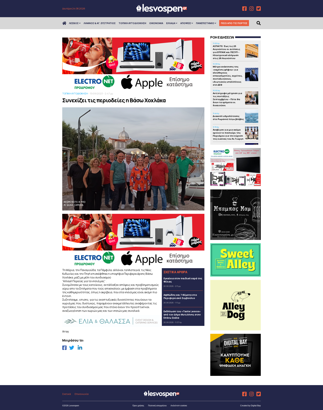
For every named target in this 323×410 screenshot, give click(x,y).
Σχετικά (66, 394)
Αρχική (66, 23)
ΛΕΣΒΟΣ (74, 23)
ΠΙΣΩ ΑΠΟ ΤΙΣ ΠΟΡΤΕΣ (234, 23)
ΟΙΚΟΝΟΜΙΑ (156, 23)
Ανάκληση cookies (179, 405)
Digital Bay (256, 405)
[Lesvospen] (161, 12)
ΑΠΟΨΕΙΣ (185, 23)
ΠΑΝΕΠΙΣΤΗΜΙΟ (205, 23)
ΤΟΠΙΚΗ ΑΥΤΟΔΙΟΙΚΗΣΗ (132, 23)
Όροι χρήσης (138, 405)
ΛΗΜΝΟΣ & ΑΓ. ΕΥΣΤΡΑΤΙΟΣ (100, 23)
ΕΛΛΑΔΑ (170, 23)
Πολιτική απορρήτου (157, 405)
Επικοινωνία (81, 394)
